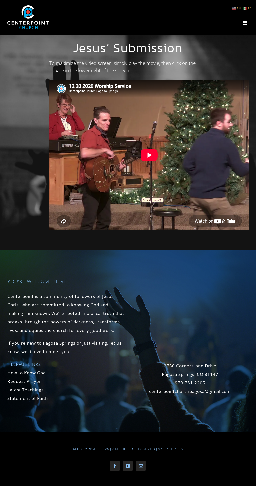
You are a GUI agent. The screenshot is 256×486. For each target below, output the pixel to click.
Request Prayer (24, 381)
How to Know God (27, 373)
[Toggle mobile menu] (245, 22)
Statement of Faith (28, 398)
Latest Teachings (26, 390)
